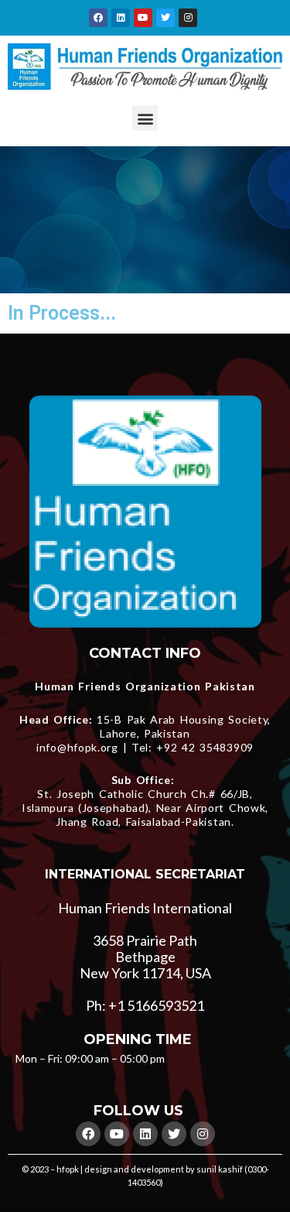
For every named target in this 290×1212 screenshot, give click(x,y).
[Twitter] (165, 18)
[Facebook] (98, 18)
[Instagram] (188, 18)
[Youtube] (143, 18)
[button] (145, 118)
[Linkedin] (120, 18)
